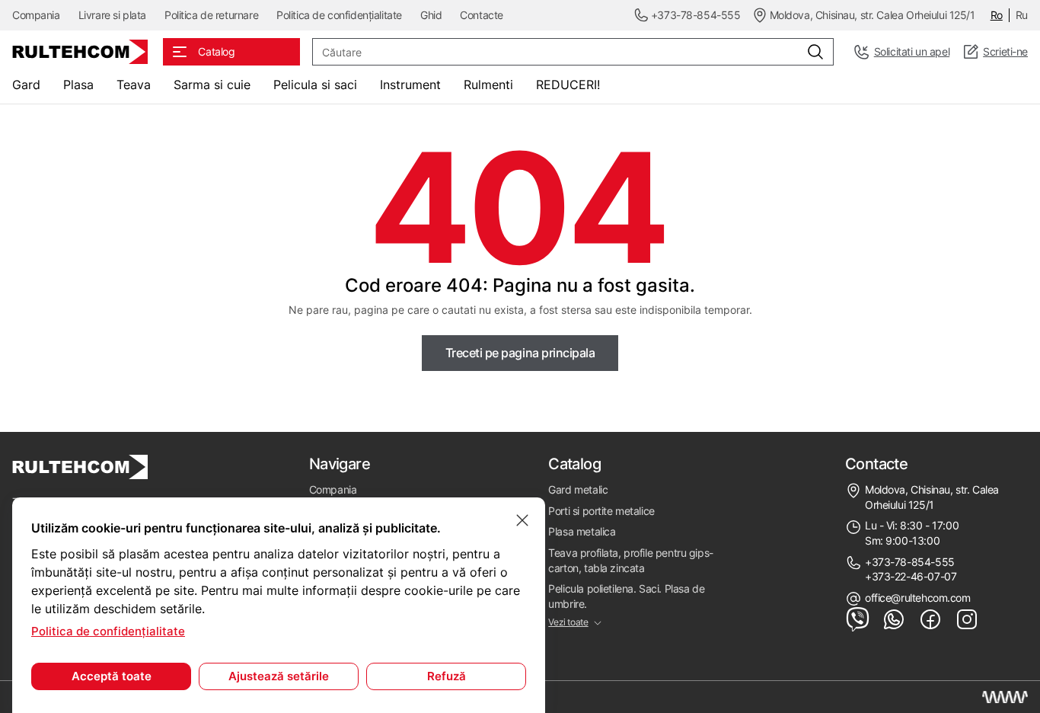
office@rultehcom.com (918, 597)
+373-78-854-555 (910, 561)
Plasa (78, 84)
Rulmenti (488, 84)
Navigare (339, 464)
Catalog (574, 464)
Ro (997, 14)
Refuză (446, 676)
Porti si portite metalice (601, 510)
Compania (36, 14)
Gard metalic (578, 489)
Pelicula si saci (315, 84)
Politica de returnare (211, 14)
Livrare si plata (112, 14)
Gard (26, 84)
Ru (1022, 14)
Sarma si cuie (212, 84)
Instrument (410, 84)
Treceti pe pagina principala (520, 352)
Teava (133, 84)
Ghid (431, 14)
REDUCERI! (568, 84)
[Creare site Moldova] (1005, 697)
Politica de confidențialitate (339, 14)
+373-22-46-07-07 (910, 576)
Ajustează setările (278, 676)
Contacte (481, 14)
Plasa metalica (581, 531)
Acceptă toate (112, 676)
